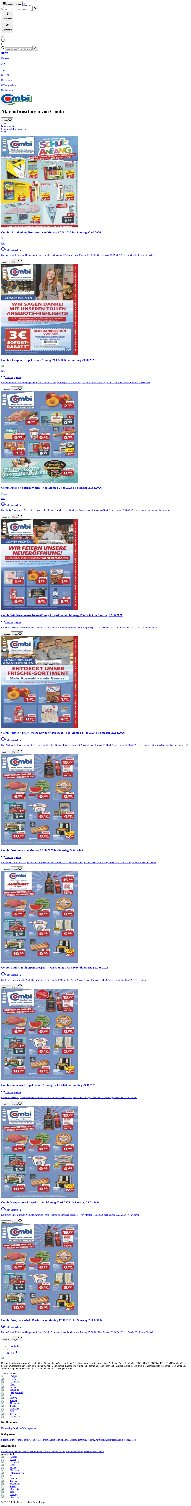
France (13, 1387)
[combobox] (18, 9)
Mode (113, 1439)
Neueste (5, 1428)
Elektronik (81, 1439)
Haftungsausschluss (85, 1451)
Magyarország (17, 1392)
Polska (13, 1406)
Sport (108, 1439)
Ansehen (6, 262)
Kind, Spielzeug (123, 1439)
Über (3, 131)
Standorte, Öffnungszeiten (13, 129)
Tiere (133, 1439)
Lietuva (13, 1398)
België (14, 1376)
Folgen (15, 262)
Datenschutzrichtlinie (31, 1451)
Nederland (15, 1403)
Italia (12, 1395)
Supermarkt (6, 1439)
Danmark (15, 1381)
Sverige (13, 1414)
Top (11, 1428)
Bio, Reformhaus (41, 1439)
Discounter (17, 1439)
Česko (13, 1379)
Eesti (12, 1384)
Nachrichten (7, 1451)
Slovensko (15, 1416)
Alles (3, 123)
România (14, 1408)
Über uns (17, 1451)
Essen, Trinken (56, 1439)
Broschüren (7, 126)
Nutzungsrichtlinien (67, 1451)
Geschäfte (17, 1428)
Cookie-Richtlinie (49, 1451)
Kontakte (99, 1451)
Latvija (13, 1400)
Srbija (13, 1411)
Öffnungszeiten (29, 1428)
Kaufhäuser (27, 1439)
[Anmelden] (2, 35)
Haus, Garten (69, 1439)
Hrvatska (14, 1389)
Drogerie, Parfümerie (96, 1439)
